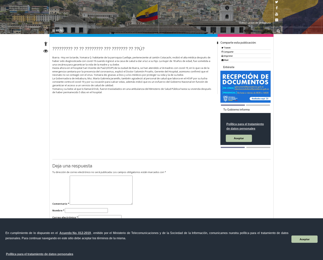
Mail (226, 59)
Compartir (228, 51)
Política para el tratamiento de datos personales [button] (39, 254)
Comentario (60, 203)
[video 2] (258, 146)
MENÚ (59, 30)
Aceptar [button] (305, 239)
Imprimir (228, 55)
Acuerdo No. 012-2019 (75, 233)
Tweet (226, 46)
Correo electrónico (65, 216)
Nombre (58, 209)
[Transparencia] (45, 51)
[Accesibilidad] (45, 44)
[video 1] (233, 146)
